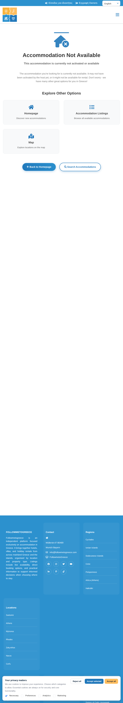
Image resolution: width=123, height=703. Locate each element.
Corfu (8, 664)
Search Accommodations (81, 167)
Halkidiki (89, 588)
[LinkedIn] (48, 571)
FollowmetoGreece (59, 557)
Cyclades (90, 539)
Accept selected (94, 681)
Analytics (47, 695)
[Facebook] (48, 564)
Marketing (61, 695)
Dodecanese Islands (94, 556)
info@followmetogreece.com (63, 552)
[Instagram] (56, 564)
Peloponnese (91, 572)
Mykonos (10, 631)
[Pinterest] (56, 571)
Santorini (10, 615)
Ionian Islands (92, 548)
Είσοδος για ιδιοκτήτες (60, 3)
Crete (88, 564)
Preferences (30, 695)
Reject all (77, 681)
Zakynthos (10, 647)
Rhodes (9, 639)
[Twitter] (63, 564)
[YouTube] (71, 564)
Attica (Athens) (92, 580)
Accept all (111, 681)
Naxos (9, 656)
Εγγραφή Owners (88, 3)
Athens (9, 623)
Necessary (14, 695)
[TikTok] (63, 571)
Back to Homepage (40, 167)
